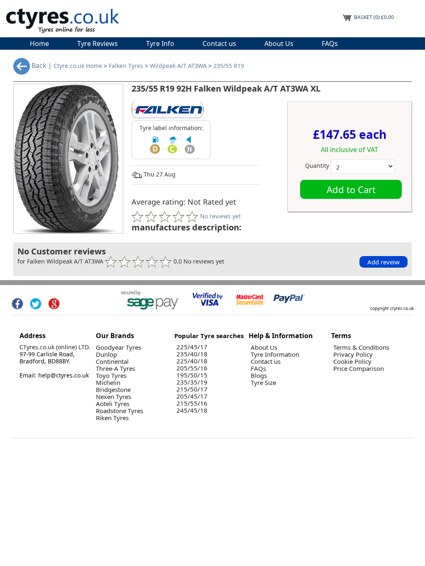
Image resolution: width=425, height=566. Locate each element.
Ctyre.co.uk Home (78, 66)
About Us (278, 43)
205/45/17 (192, 396)
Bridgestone (113, 389)
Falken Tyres (126, 66)
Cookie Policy (352, 361)
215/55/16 (192, 403)
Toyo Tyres (111, 375)
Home (39, 43)
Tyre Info (160, 43)
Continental (112, 361)
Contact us (219, 43)
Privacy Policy (353, 354)
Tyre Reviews (97, 43)
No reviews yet (220, 216)
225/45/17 (192, 347)
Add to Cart (351, 189)
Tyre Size (263, 382)
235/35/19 (192, 382)
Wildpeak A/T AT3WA (178, 66)
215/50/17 (192, 389)
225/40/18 (192, 361)
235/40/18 (192, 354)
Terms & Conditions (361, 347)
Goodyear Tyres (118, 347)
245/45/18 (192, 410)
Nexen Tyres (113, 396)
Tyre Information (275, 354)
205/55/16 (192, 368)
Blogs (259, 375)
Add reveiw (383, 262)
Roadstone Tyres (119, 410)
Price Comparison (358, 368)
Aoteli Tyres (112, 403)
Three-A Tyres (115, 368)
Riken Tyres (112, 417)
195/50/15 (192, 375)
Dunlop (106, 354)
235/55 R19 (228, 66)
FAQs (330, 43)
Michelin (108, 382)
